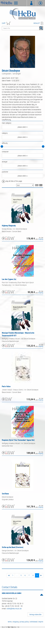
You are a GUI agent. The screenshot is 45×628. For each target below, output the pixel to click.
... (17, 575)
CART (4, 23)
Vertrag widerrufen (35, 614)
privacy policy (24, 621)
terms (10, 621)
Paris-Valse (6, 386)
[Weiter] (41, 575)
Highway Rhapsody (9, 225)
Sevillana (5, 493)
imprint (40, 621)
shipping (40, 239)
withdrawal (33, 621)
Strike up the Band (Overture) (12, 547)
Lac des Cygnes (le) (9, 279)
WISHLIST (37, 23)
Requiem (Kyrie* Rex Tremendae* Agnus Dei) (18, 440)
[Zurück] (9, 575)
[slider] (2, 146)
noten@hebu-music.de (14, 608)
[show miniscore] (6, 238)
